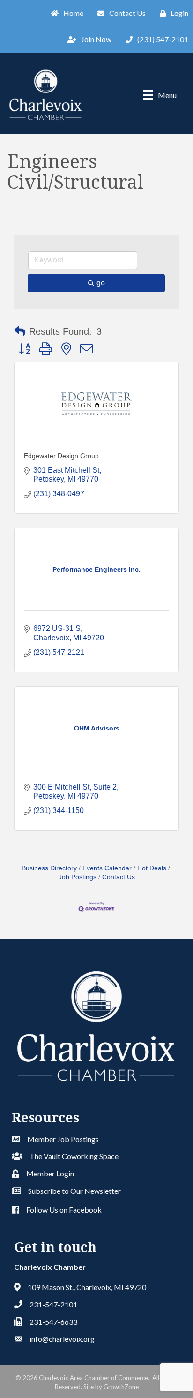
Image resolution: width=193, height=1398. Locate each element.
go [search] (100, 283)
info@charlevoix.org (62, 1338)
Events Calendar (107, 868)
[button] (19, 331)
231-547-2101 (53, 1304)
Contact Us (118, 877)
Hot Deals (151, 868)
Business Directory (49, 868)
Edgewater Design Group (61, 456)
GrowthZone (121, 1386)
